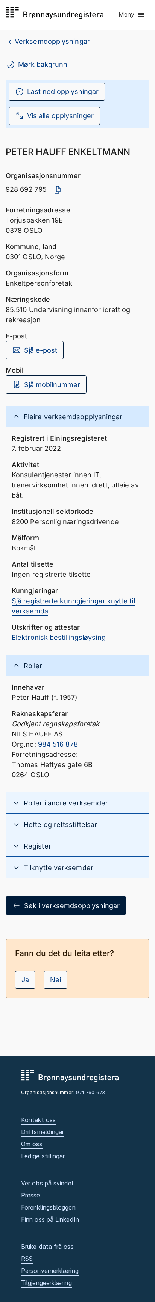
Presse (30, 1195)
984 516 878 (58, 744)
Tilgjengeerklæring (46, 1283)
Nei (55, 980)
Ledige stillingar (43, 1156)
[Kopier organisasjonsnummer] (58, 190)
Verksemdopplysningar (52, 41)
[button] (132, 14)
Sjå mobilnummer (52, 385)
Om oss (32, 1144)
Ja (25, 980)
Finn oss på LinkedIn (50, 1219)
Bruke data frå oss (47, 1246)
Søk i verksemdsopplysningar (72, 906)
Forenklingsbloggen (48, 1207)
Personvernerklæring (50, 1270)
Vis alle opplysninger (60, 116)
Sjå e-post (40, 350)
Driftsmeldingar (42, 1132)
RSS (27, 1258)
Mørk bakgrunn (42, 64)
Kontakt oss (38, 1120)
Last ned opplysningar (63, 91)
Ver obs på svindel (47, 1183)
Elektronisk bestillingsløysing (59, 637)
